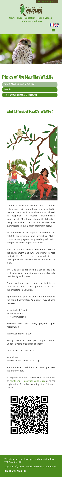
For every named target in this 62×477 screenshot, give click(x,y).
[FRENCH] (52, 24)
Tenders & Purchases (31, 21)
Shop (19, 17)
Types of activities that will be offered (21, 95)
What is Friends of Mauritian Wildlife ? (20, 84)
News (12, 17)
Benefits (8, 90)
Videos (48, 17)
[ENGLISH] (56, 24)
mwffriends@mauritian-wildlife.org (27, 380)
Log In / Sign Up (48, 1)
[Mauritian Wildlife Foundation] (31, 10)
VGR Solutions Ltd (13, 462)
